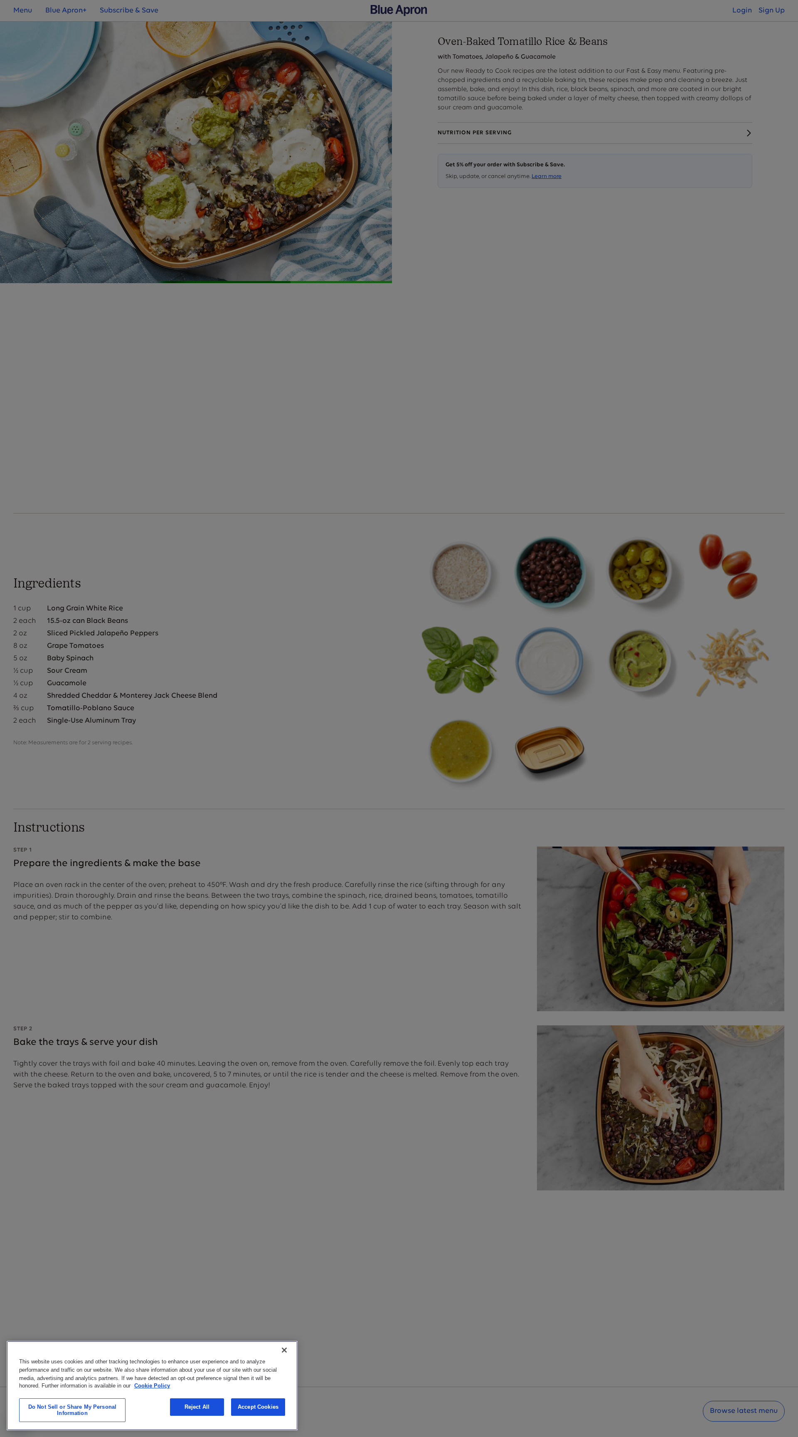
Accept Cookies (258, 1407)
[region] (152, 1385)
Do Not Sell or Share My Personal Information (72, 1410)
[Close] (284, 1350)
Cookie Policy (152, 1386)
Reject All (197, 1407)
